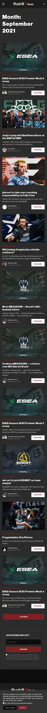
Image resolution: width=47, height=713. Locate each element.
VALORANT (14, 189)
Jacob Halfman (12, 548)
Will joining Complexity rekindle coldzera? (21, 251)
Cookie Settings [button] (10, 708)
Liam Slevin (11, 149)
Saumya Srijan (12, 263)
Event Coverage (15, 534)
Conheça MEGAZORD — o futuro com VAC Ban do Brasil (21, 365)
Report (12, 132)
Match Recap (14, 75)
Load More (23, 617)
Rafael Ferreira (12, 320)
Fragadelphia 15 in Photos (17, 537)
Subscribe (23, 649)
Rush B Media (12, 206)
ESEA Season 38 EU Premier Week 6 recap (23, 80)
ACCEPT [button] (23, 708)
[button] (3, 4)
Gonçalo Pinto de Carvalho (16, 92)
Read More (38, 93)
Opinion (12, 246)
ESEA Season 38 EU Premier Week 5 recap (23, 424)
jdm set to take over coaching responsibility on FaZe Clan (19, 194)
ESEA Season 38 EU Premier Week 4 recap (23, 593)
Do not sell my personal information (18, 703)
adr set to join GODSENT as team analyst (21, 481)
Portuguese (21, 360)
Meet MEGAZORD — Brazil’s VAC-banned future (21, 308)
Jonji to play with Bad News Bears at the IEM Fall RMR (23, 137)
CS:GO (5, 75)
